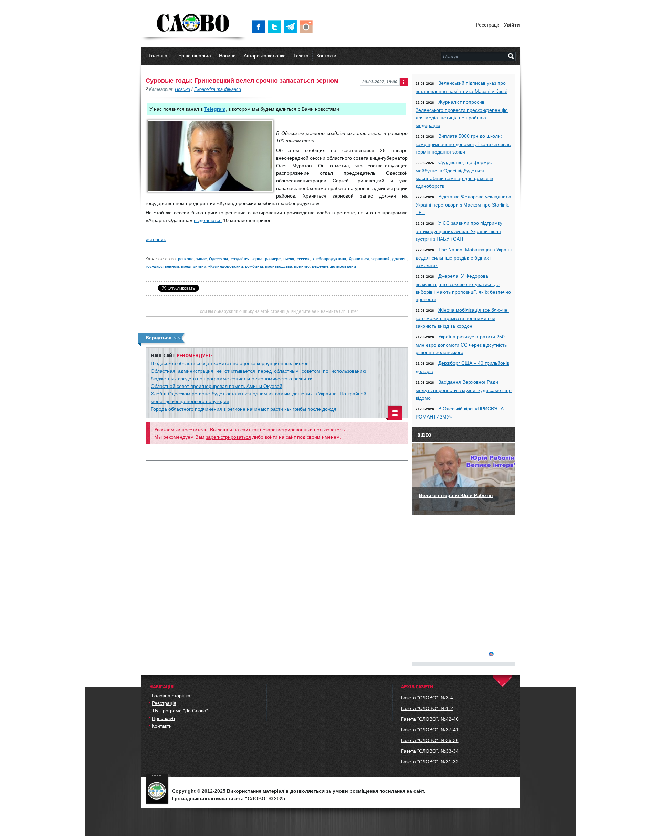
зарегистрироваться (228, 437)
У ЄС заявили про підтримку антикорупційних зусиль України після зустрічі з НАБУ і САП (459, 231)
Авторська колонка (265, 56)
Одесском (218, 259)
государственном (162, 266)
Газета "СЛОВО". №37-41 (430, 729)
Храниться (359, 259)
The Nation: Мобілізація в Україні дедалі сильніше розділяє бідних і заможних (464, 257)
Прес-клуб (163, 718)
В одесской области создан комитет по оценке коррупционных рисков (229, 363)
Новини (227, 56)
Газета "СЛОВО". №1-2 (427, 708)
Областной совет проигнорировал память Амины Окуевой (216, 386)
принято (302, 266)
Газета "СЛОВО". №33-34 (430, 751)
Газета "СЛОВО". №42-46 (430, 719)
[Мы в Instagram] (307, 26)
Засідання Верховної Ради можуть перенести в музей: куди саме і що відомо (464, 390)
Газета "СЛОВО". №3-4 (427, 697)
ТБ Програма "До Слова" (180, 710)
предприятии (193, 266)
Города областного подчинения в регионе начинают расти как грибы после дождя (243, 409)
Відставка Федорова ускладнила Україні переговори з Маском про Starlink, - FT (463, 204)
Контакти (326, 56)
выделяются (208, 220)
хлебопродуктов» (329, 259)
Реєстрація (488, 25)
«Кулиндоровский (225, 266)
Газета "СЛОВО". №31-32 (430, 761)
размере (273, 259)
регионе (185, 259)
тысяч (288, 259)
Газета (301, 56)
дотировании (343, 266)
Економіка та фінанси (217, 89)
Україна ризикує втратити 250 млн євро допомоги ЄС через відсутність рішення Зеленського (461, 344)
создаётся (240, 259)
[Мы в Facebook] (260, 26)
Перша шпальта (193, 56)
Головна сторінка (171, 695)
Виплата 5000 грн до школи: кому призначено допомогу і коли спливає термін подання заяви (463, 144)
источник (156, 239)
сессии (303, 259)
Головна (158, 56)
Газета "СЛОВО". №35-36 (430, 740)
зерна (257, 259)
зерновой (380, 259)
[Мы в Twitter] (276, 26)
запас (201, 259)
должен (399, 259)
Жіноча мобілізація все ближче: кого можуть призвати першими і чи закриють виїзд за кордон (462, 318)
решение (320, 266)
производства (278, 266)
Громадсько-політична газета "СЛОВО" (193, 23)
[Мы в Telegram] (292, 26)
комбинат (254, 266)
